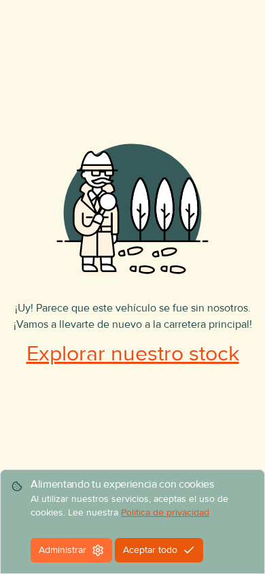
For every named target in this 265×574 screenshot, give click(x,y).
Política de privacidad (165, 512)
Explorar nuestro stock (132, 354)
